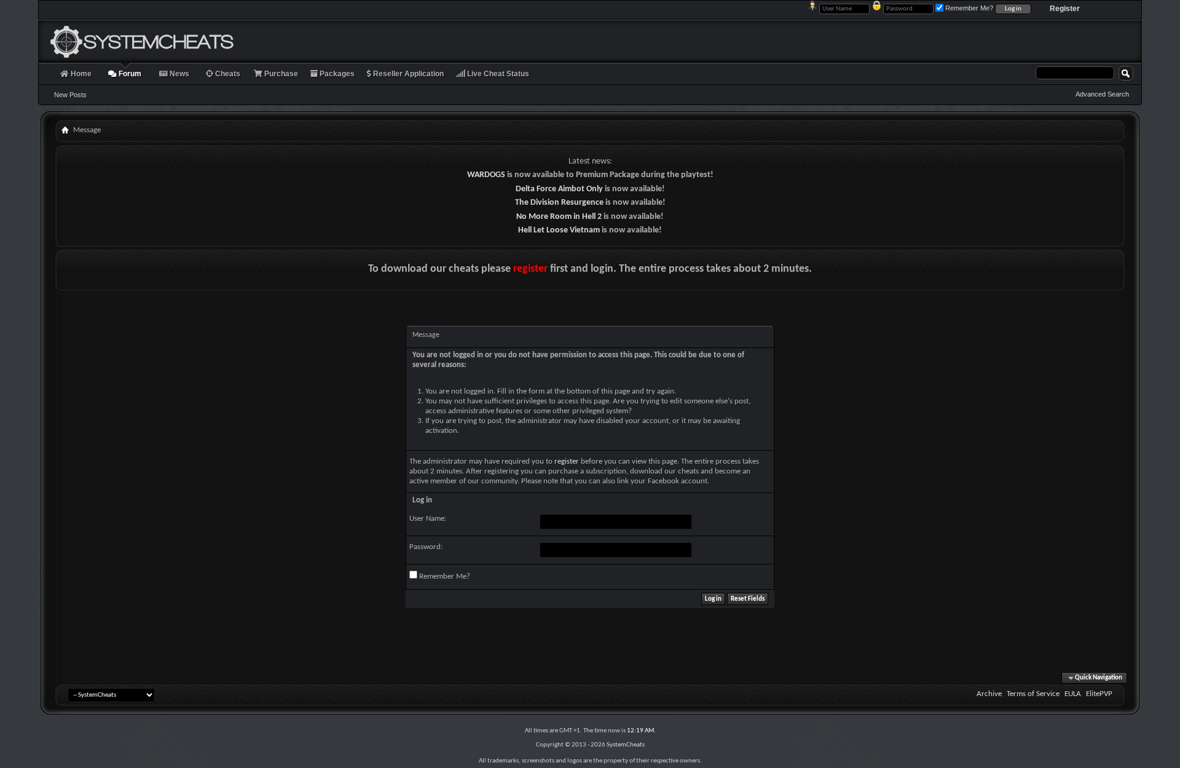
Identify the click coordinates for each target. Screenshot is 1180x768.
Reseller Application (407, 73)
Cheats (226, 73)
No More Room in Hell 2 (559, 216)
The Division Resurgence (559, 202)
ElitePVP (1099, 694)
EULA (1072, 694)
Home (80, 73)
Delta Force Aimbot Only (559, 189)
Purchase (280, 73)
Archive (989, 694)
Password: (425, 547)
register (530, 269)
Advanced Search (1102, 94)
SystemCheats (626, 745)
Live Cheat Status (497, 73)
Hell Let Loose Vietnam (559, 230)
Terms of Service (1033, 694)
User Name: (427, 519)
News (178, 73)
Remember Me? (443, 576)
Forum (129, 73)
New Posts (70, 94)
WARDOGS (486, 175)
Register (1065, 8)
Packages (336, 73)
